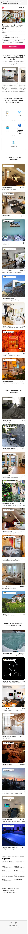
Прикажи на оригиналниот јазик (10, 3)
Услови (17, 927)
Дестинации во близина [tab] (7, 861)
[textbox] (7, 42)
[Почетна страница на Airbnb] (3, 7)
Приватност (11, 927)
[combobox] (13, 37)
